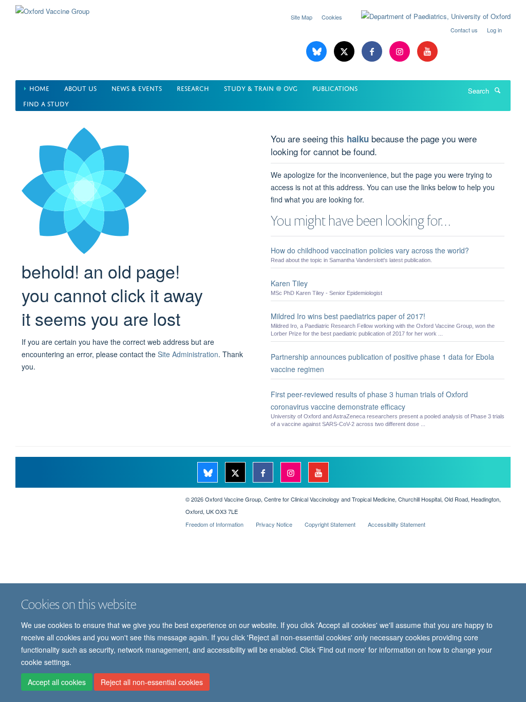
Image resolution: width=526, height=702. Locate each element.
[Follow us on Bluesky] (317, 52)
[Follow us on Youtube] (427, 52)
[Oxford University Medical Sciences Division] (92, 495)
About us (80, 88)
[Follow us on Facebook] (373, 52)
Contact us (464, 30)
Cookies (332, 17)
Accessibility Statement (396, 524)
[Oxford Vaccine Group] (52, 7)
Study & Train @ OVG (260, 88)
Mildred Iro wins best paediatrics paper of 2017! (348, 316)
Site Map (301, 17)
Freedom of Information (214, 524)
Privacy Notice (274, 524)
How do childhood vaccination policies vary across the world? (370, 250)
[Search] (497, 90)
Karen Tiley (289, 283)
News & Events (136, 88)
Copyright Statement (330, 524)
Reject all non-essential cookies (152, 682)
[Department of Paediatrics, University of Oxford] (428, 16)
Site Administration (188, 354)
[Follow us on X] (345, 52)
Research (193, 88)
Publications (335, 88)
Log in (494, 30)
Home (39, 88)
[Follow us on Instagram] (400, 52)
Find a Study (46, 103)
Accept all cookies (57, 682)
